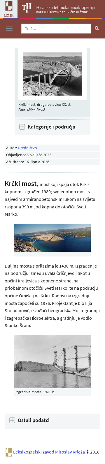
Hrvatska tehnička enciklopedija (65, 7)
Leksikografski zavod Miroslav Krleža (49, 452)
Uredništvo (27, 147)
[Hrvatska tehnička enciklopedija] (25, 11)
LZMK (9, 15)
